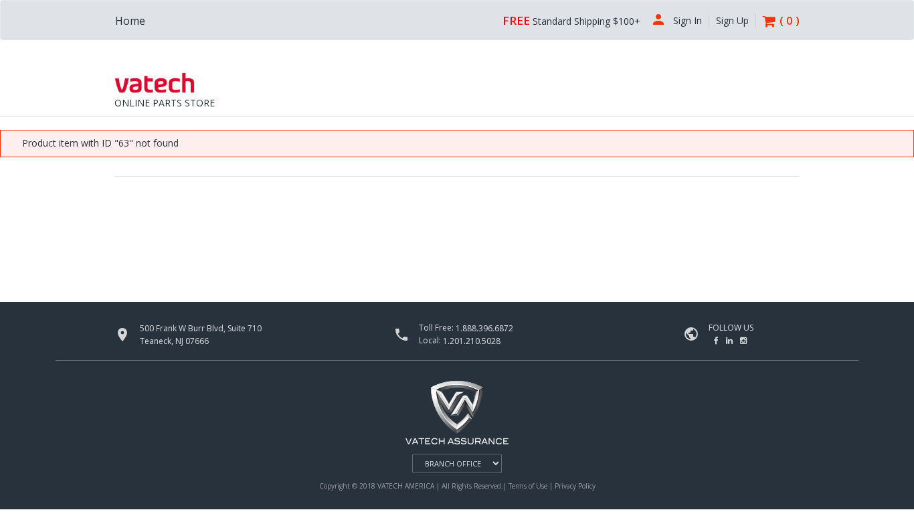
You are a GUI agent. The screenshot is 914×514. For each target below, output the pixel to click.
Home (130, 20)
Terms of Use (529, 486)
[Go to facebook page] (717, 340)
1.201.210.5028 (471, 340)
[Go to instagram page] (743, 340)
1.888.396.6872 (484, 328)
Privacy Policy (575, 486)
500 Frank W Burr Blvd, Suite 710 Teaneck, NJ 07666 (201, 335)
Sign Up (732, 21)
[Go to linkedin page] (730, 340)
